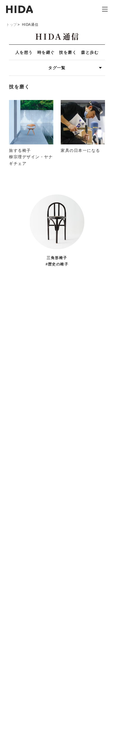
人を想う (24, 52)
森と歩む (90, 52)
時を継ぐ (46, 52)
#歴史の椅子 (57, 264)
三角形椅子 (57, 258)
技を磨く (68, 52)
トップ (11, 25)
